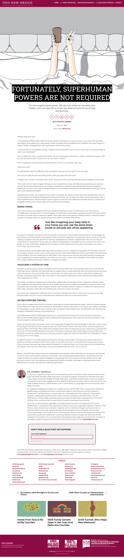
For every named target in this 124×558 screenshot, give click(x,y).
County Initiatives (69, 3)
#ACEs (15, 466)
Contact (119, 3)
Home (56, 3)
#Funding (69, 471)
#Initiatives (95, 473)
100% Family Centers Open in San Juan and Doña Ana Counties (60, 522)
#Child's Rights (70, 468)
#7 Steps (94, 464)
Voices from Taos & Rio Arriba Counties (30, 521)
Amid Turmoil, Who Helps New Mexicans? (92, 521)
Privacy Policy (52, 551)
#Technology (70, 480)
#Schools (68, 477)
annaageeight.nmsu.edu (53, 454)
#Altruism (69, 466)
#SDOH (94, 477)
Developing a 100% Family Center (11, 547)
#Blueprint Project (18, 468)
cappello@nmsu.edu (90, 419)
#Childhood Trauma (98, 468)
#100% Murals (70, 464)
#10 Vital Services (18, 464)
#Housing (42, 473)
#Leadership (43, 475)
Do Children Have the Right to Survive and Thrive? (39, 494)
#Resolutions (43, 477)
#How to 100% (70, 473)
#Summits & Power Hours (48, 480)
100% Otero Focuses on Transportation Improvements (86, 494)
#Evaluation (43, 471)
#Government (96, 471)
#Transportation (96, 480)
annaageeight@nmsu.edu (27, 454)
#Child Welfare (44, 468)
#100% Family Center (46, 464)
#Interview (16, 475)
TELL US (73, 551)
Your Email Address (39, 434)
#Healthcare (17, 473)
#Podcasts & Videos (98, 475)
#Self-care (16, 480)
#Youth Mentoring (18, 482)
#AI (40, 466)
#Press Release (17, 477)
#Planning (66, 129)
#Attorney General (97, 466)
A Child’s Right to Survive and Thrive (12, 545)
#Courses (16, 471)
